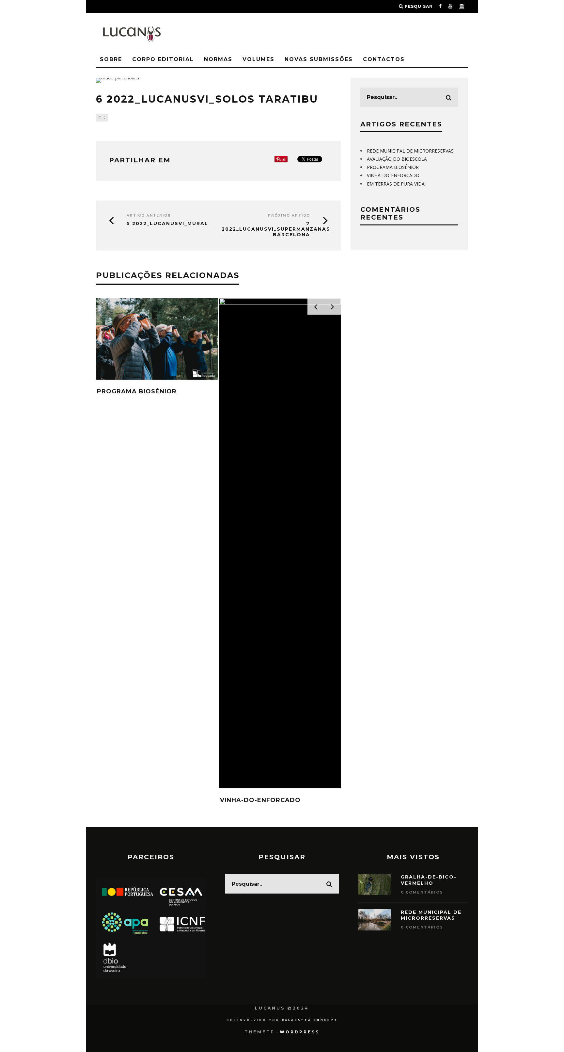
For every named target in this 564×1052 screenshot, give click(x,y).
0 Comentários (422, 892)
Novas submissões (319, 59)
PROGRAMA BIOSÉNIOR (137, 391)
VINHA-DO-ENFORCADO (260, 800)
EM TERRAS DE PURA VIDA (396, 184)
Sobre (111, 59)
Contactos (384, 59)
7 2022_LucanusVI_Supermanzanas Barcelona (275, 229)
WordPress (300, 1031)
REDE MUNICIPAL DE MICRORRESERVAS (410, 151)
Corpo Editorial (163, 59)
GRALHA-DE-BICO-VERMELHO (429, 880)
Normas (218, 59)
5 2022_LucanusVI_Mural (167, 223)
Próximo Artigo (289, 215)
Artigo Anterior (149, 215)
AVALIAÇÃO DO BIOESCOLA (397, 159)
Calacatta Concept (310, 1020)
